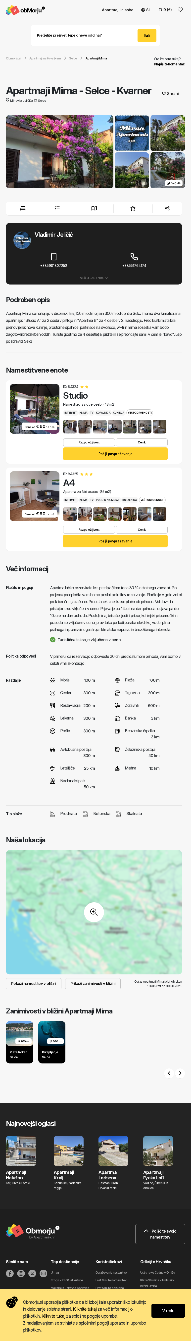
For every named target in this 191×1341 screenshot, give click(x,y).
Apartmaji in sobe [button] (117, 9)
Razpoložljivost (89, 442)
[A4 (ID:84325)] (70, 514)
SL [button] (148, 9)
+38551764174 (134, 265)
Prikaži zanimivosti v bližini (92, 983)
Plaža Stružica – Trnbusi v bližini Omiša (157, 1283)
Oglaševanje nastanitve (111, 1272)
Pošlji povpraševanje (115, 454)
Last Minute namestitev (111, 1280)
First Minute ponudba (110, 1288)
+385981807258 (53, 265)
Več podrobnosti (139, 412)
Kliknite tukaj (84, 1309)
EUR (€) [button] (165, 9)
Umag (55, 1272)
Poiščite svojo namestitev (163, 1234)
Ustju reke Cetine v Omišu (157, 1272)
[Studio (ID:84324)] (70, 426)
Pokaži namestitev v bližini (33, 983)
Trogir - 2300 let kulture (67, 1280)
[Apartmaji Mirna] (59, 152)
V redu (168, 1310)
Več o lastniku (92, 278)
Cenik (142, 442)
